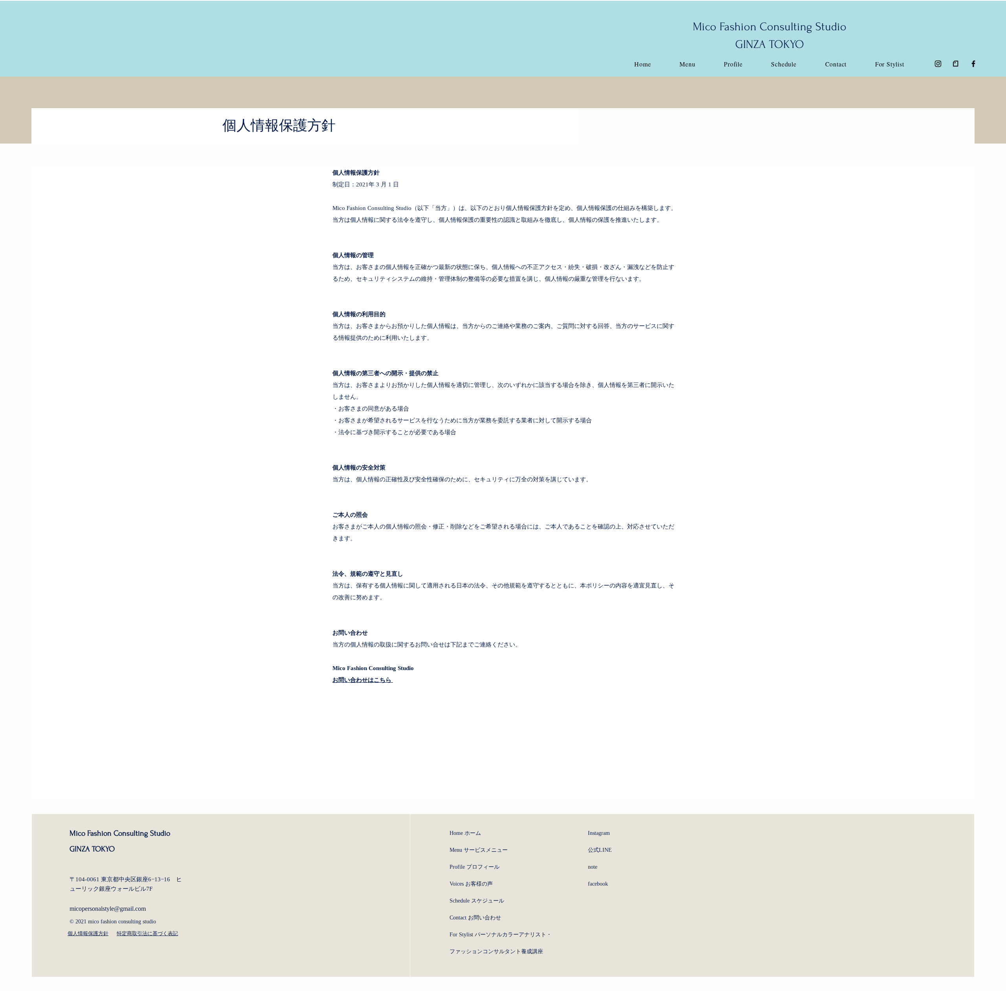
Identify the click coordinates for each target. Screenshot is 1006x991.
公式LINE (600, 850)
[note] (955, 63)
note (592, 867)
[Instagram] (938, 63)
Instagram (599, 833)
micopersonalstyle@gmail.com (108, 908)
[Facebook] (973, 63)
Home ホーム (465, 833)
